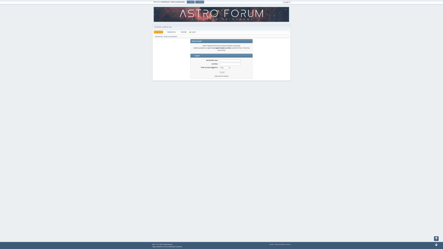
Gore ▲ (288, 244)
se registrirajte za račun (222, 48)
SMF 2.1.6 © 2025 (157, 244)
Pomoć (271, 244)
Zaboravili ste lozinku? (221, 76)
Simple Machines (168, 244)
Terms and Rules (280, 244)
